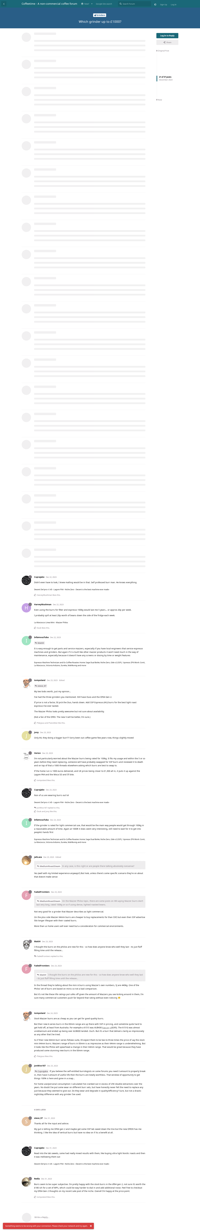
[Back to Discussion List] (3, 3)
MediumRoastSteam (50, 866)
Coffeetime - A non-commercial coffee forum (49, 3)
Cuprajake (43, 1071)
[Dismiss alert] (90, 1226)
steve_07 (42, 685)
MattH (41, 643)
